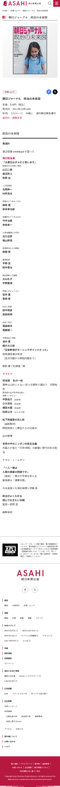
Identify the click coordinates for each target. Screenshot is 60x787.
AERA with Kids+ (29, 630)
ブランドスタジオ (19, 693)
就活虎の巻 (26, 716)
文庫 (14, 618)
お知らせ (19, 728)
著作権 (37, 763)
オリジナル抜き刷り (39, 693)
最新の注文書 (9, 676)
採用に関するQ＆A (14, 721)
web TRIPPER (10, 640)
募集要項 (38, 716)
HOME (5, 10)
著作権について (10, 736)
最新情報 (8, 653)
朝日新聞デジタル (41, 767)
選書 (30, 618)
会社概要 (8, 701)
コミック (39, 618)
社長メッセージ (10, 706)
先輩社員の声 (11, 716)
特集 (6, 648)
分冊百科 (16, 605)
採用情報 (8, 711)
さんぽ (25, 640)
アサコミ (46, 635)
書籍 (6, 613)
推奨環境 (45, 763)
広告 (6, 693)
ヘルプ (7, 746)
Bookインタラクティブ (29, 676)
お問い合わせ (9, 741)
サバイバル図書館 (28, 635)
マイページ (9, 663)
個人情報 (14, 763)
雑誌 (6, 600)
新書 (22, 618)
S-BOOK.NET (9, 681)
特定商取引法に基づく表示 (30, 771)
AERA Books (9, 635)
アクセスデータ (26, 763)
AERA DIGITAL (10, 630)
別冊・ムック (15, 10)
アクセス (8, 728)
